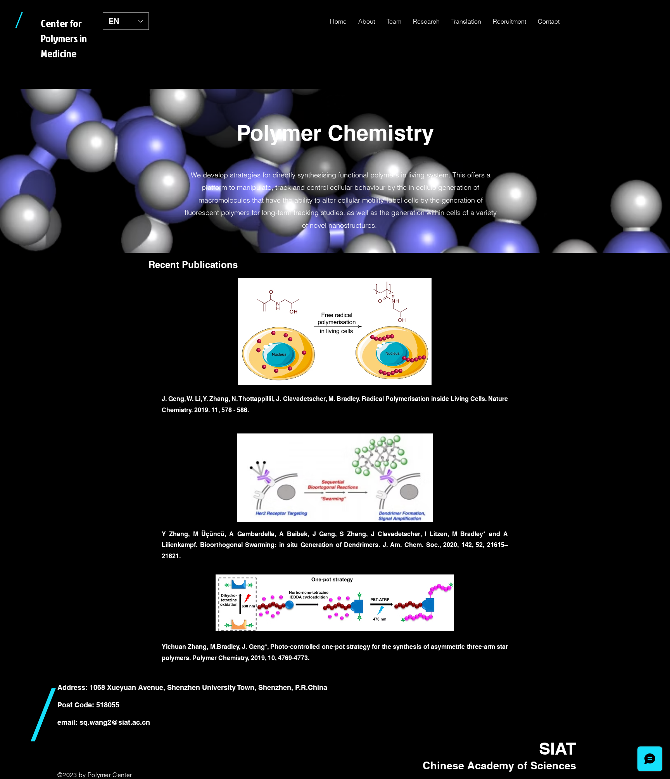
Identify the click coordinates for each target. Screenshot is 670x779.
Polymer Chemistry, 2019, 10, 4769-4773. (250, 658)
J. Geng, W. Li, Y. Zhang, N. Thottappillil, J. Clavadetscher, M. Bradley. (262, 398)
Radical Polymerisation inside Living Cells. (425, 398)
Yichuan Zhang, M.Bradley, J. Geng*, (216, 646)
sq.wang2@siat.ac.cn (114, 722)
